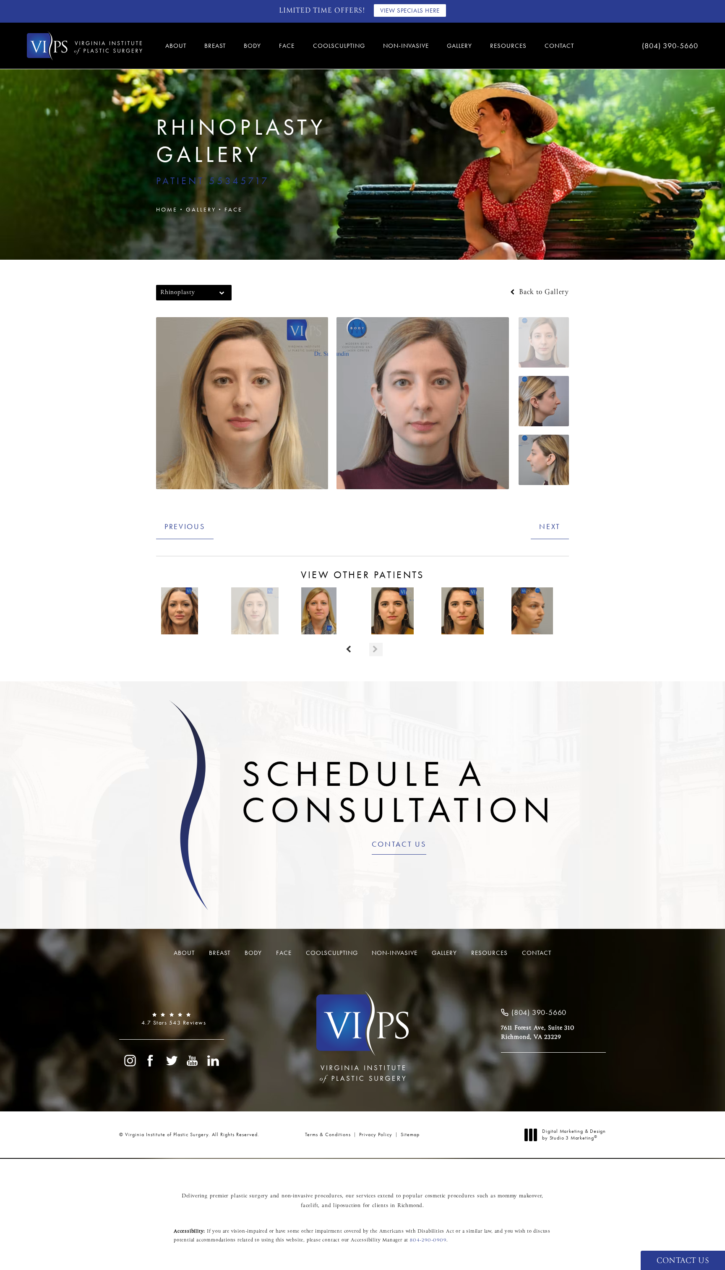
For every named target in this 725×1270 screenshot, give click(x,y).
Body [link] (252, 46)
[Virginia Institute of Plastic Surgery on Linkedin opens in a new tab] (213, 1061)
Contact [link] (559, 46)
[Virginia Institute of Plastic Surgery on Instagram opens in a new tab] (130, 1061)
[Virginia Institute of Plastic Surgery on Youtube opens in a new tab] (192, 1061)
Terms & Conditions (328, 1134)
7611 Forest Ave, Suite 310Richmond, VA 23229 (537, 1032)
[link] (643, 46)
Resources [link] (508, 46)
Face (233, 209)
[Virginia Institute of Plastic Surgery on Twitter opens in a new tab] (171, 1061)
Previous (184, 526)
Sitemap (410, 1134)
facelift (309, 1206)
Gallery (201, 209)
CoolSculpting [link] (339, 46)
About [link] (175, 46)
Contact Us (399, 844)
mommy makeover (520, 1196)
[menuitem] (177, 46)
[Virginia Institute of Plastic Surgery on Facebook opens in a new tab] (150, 1061)
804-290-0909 (428, 1240)
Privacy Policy (375, 1134)
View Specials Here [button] (410, 10)
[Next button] (376, 649)
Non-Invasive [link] (406, 46)
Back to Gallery (542, 292)
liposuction (347, 1206)
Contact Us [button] (683, 1261)
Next (550, 526)
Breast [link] (215, 46)
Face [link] (287, 46)
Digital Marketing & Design (574, 1134)
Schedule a (399, 792)
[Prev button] (349, 649)
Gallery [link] (459, 46)
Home (166, 209)
